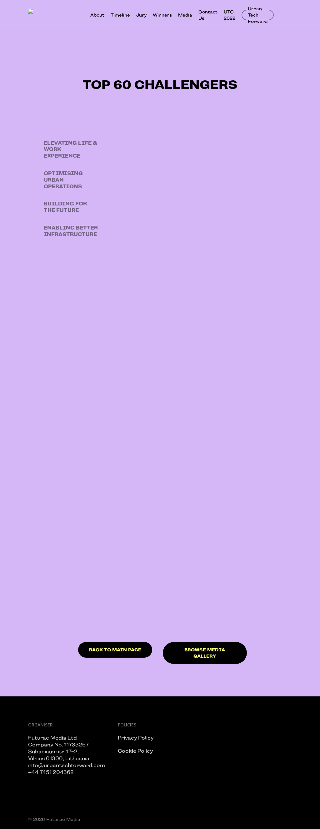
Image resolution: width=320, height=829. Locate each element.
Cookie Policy (135, 751)
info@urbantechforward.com (66, 765)
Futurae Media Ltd (52, 738)
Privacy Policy (135, 738)
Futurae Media (63, 819)
